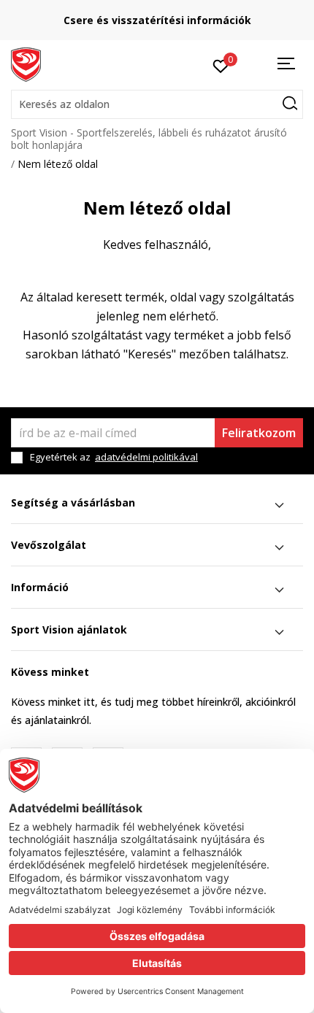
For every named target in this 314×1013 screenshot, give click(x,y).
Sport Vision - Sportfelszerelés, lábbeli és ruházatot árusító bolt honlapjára (149, 139)
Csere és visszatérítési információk (157, 20)
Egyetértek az (114, 457)
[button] (157, 104)
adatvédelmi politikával (146, 456)
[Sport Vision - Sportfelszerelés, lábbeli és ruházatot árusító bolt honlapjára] (26, 63)
